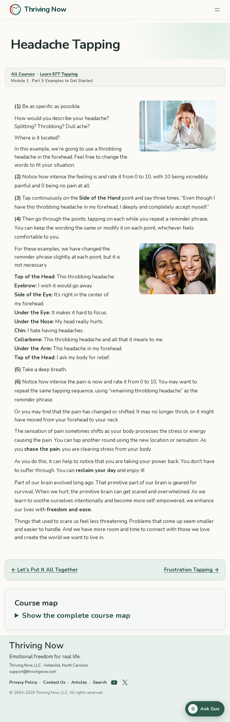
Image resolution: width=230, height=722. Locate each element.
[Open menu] (217, 9)
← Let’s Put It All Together (44, 569)
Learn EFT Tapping (59, 74)
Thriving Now (45, 9)
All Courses (23, 74)
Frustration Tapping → (191, 569)
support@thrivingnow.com (32, 671)
